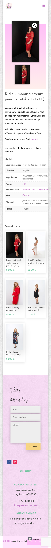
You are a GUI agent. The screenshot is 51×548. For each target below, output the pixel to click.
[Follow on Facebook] (9, 462)
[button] (34, 25)
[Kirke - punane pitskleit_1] (22, 84)
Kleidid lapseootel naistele (29, 148)
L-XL (24, 184)
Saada (33, 446)
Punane (26, 195)
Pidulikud (9, 151)
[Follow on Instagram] (15, 462)
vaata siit (35, 139)
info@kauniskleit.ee (25, 505)
